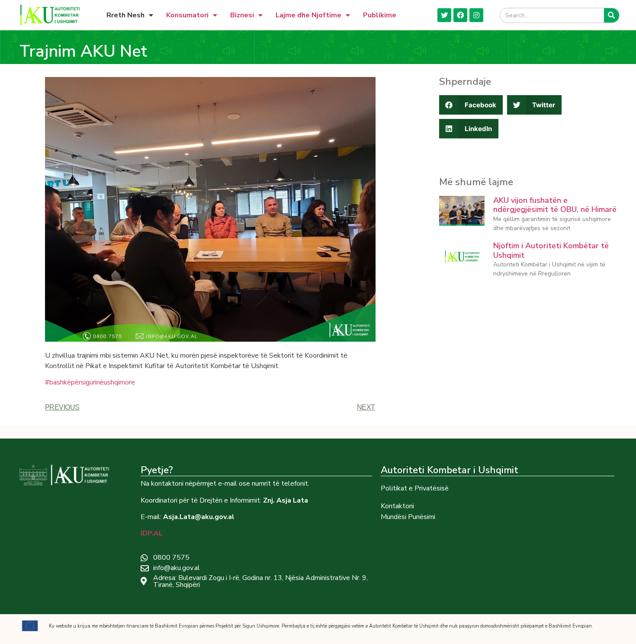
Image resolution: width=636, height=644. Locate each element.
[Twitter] (444, 15)
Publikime (379, 15)
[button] (471, 105)
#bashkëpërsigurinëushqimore (90, 382)
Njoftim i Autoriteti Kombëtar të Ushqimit (551, 250)
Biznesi (242, 15)
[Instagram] (476, 15)
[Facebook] (460, 15)
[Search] (611, 15)
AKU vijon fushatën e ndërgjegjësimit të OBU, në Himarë (555, 205)
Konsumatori (187, 15)
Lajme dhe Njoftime (308, 15)
